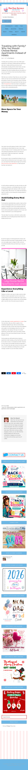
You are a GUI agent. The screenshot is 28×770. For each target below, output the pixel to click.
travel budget (12, 408)
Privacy (8, 726)
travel (7, 405)
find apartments (7, 83)
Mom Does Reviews (14, 9)
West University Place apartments (9, 163)
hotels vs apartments (18, 407)
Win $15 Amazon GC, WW (7, 556)
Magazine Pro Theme (15, 763)
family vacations (10, 407)
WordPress (15, 765)
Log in (19, 765)
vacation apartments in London (17, 321)
